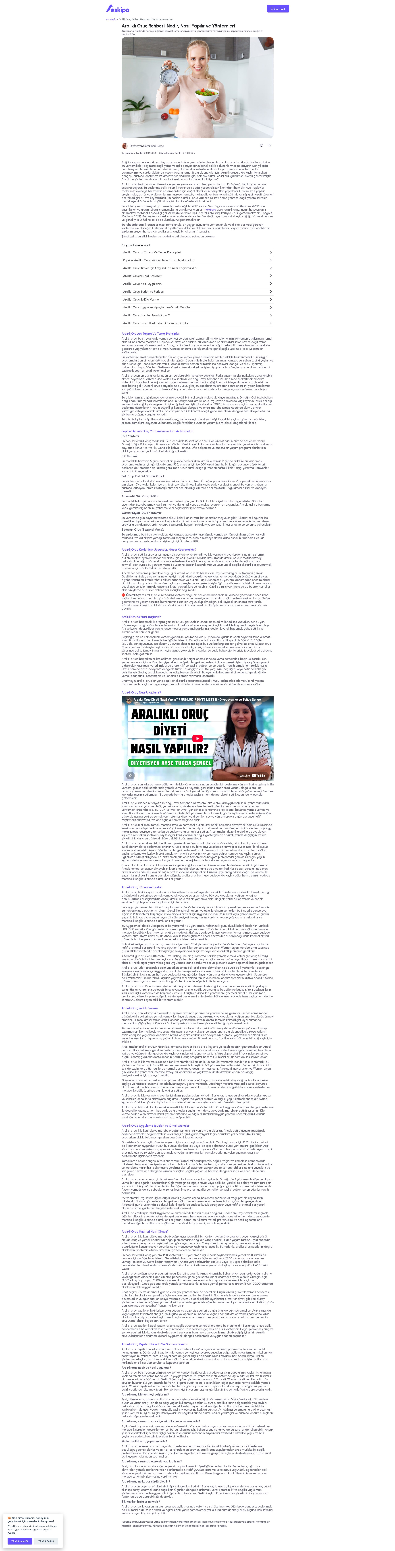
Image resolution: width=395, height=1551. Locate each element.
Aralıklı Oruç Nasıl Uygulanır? (142, 284)
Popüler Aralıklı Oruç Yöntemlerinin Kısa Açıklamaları (158, 260)
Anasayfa (111, 19)
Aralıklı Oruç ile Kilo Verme (141, 299)
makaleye (210, 209)
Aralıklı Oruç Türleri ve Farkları (143, 291)
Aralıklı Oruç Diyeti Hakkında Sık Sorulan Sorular (156, 323)
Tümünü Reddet (46, 1541)
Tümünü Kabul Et (19, 1541)
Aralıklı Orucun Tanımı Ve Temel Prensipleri (152, 252)
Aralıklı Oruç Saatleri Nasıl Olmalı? (146, 315)
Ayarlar (11, 1533)
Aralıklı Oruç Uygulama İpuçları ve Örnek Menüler (157, 307)
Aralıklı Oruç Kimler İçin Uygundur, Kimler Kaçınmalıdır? (160, 268)
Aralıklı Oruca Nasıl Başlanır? (142, 276)
